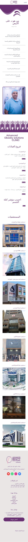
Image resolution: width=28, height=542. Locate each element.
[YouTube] (23, 535)
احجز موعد (14, 519)
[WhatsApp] (23, 532)
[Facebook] (23, 533)
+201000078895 (11, 515)
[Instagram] (23, 536)
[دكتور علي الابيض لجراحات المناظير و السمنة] (14, 2)
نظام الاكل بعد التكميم (19, 483)
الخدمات (14, 499)
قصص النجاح (14, 503)
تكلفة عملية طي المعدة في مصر (17, 486)
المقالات (14, 501)
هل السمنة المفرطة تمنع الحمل (17, 485)
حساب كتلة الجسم (14, 500)
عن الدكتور (14, 497)
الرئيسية (14, 496)
